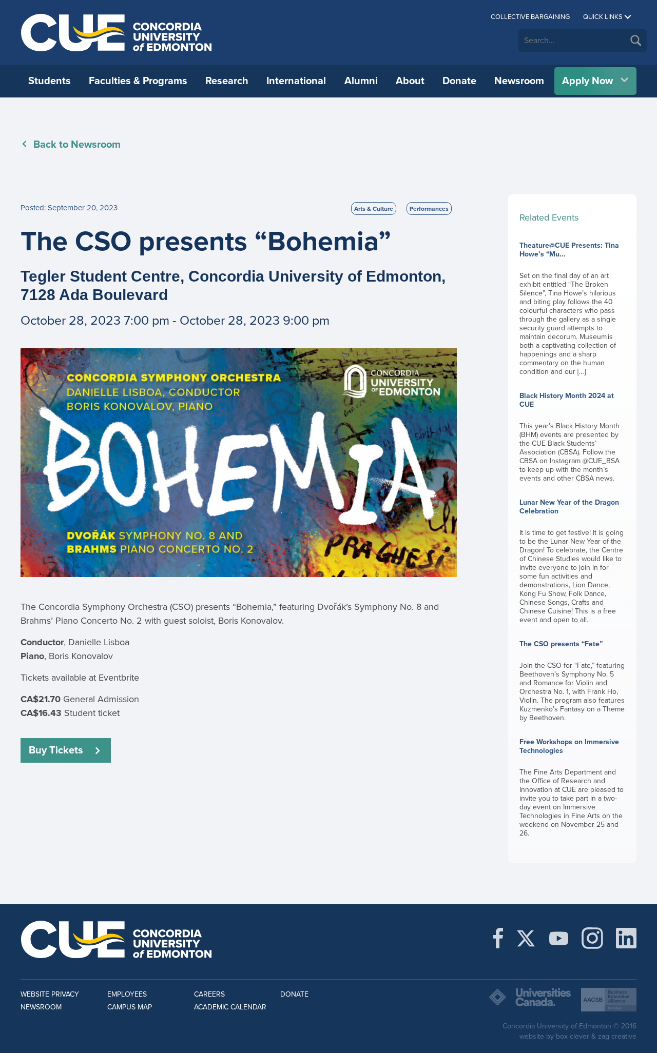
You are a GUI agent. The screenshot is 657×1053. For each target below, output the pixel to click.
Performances (429, 208)
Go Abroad (204, 120)
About (410, 81)
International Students (68, 120)
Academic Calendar (230, 1007)
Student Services (528, 120)
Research (226, 81)
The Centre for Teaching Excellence (405, 120)
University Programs (65, 120)
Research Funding (217, 120)
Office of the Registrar (381, 120)
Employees (127, 994)
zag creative (617, 1036)
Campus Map (129, 1007)
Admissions (205, 120)
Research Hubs (525, 120)
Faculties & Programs (138, 81)
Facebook (498, 938)
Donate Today (443, 120)
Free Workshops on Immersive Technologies (571, 788)
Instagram (592, 938)
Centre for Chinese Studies (390, 120)
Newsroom (519, 81)
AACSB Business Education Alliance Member (608, 999)
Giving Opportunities (143, 120)
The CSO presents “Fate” (572, 681)
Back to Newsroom (77, 144)
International (296, 81)
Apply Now (587, 81)
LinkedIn (626, 938)
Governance (206, 120)
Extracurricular (524, 120)
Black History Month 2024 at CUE (569, 437)
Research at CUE (58, 120)
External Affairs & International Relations (396, 125)
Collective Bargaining (530, 17)
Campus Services (529, 120)
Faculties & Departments (229, 120)
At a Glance (48, 120)
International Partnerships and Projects (553, 125)
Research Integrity (374, 120)
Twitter (526, 938)
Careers (209, 994)
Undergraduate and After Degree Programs (594, 125)
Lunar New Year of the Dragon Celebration (571, 561)
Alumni (361, 81)
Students (49, 81)
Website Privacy (50, 994)
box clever (572, 1036)
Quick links (603, 17)
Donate (459, 81)
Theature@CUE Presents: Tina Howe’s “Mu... (569, 308)
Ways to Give (286, 120)
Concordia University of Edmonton (117, 32)
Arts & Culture (373, 208)
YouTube (559, 938)
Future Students (56, 120)
